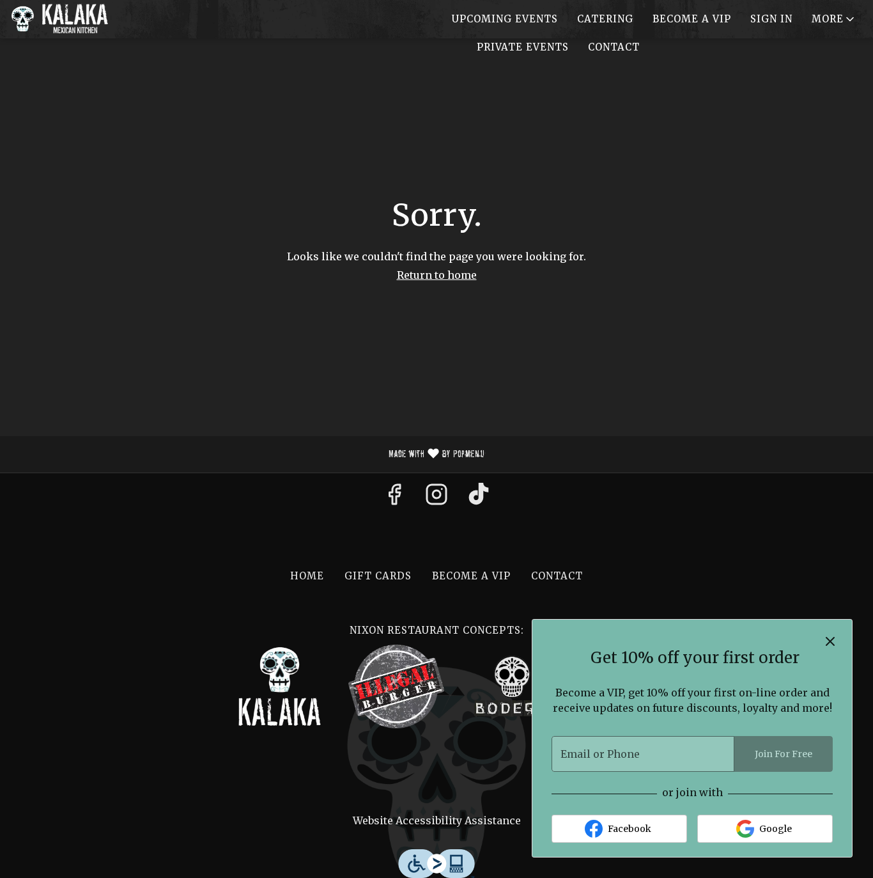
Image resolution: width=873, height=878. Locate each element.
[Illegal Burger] (396, 686)
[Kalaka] (280, 686)
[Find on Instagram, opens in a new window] (436, 498)
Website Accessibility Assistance (437, 820)
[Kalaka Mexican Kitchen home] (67, 19)
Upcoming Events (505, 19)
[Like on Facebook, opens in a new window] (394, 498)
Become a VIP (692, 19)
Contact (614, 47)
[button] (834, 19)
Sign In (771, 19)
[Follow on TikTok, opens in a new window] (478, 498)
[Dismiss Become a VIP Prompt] (830, 641)
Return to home (437, 275)
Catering (605, 19)
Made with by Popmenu (247, 454)
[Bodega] (512, 686)
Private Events (523, 47)
